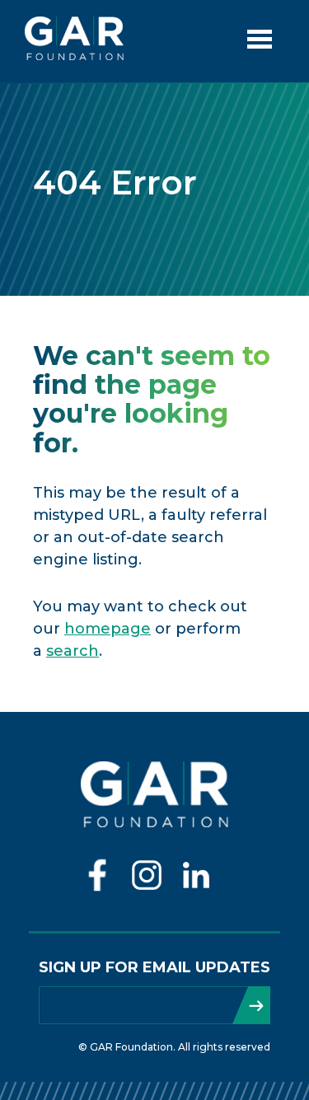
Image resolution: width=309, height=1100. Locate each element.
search (72, 651)
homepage (107, 629)
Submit (251, 1005)
